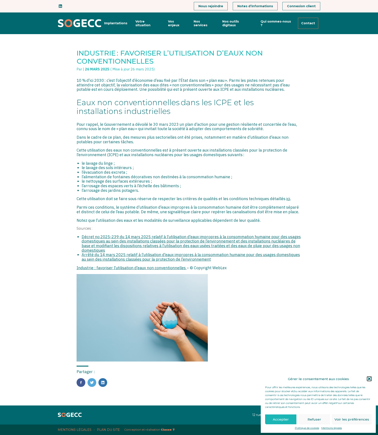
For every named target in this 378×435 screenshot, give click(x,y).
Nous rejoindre (210, 6)
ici (288, 198)
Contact (308, 23)
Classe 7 (168, 429)
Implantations (115, 23)
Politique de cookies (307, 428)
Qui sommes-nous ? (276, 23)
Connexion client (301, 6)
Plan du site (108, 430)
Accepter (281, 419)
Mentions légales (331, 428)
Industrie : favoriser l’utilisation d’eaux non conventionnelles (132, 267)
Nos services (200, 23)
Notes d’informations (255, 6)
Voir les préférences (351, 419)
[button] (369, 379)
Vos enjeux (173, 23)
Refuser (314, 419)
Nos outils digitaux (230, 23)
